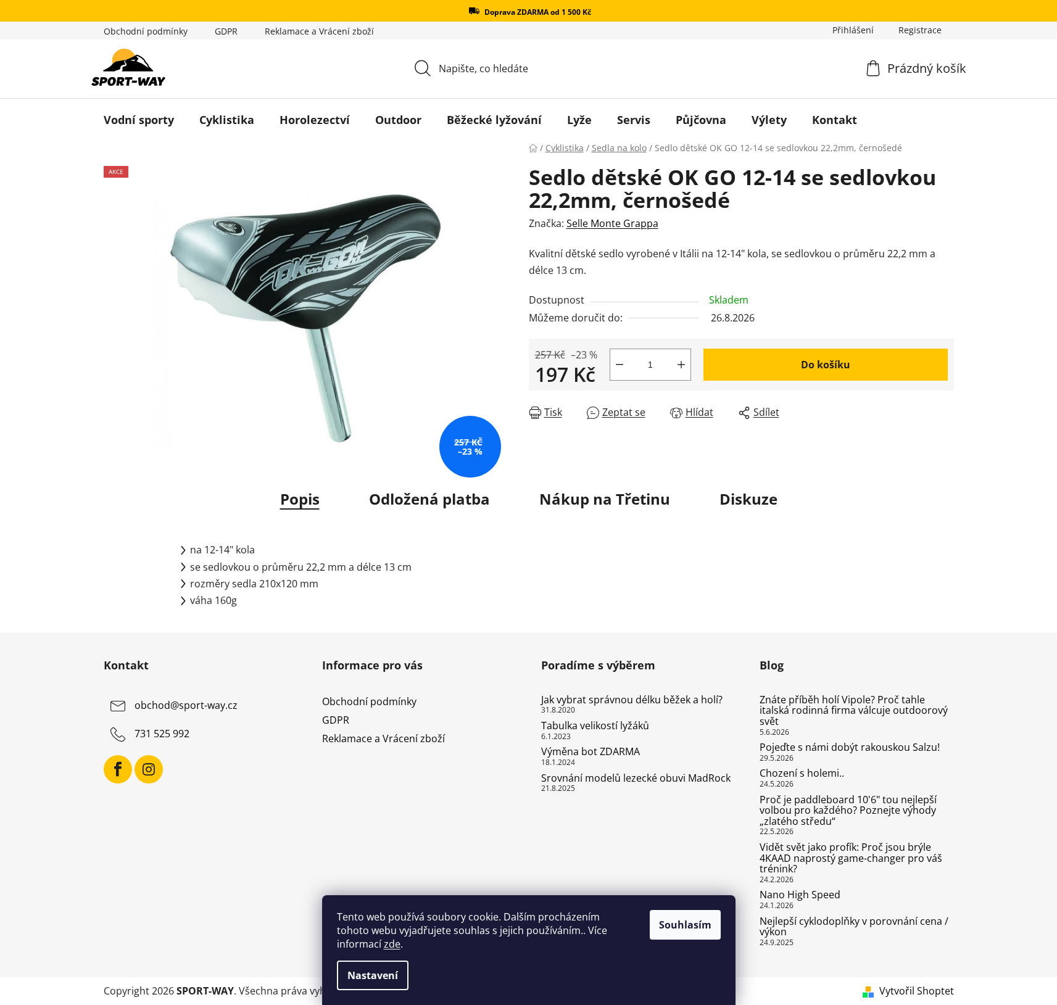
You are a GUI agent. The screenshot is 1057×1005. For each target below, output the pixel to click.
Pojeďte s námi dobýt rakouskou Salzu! (850, 747)
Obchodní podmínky (146, 31)
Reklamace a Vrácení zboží (319, 31)
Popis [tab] (300, 499)
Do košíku (825, 364)
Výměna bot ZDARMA (590, 752)
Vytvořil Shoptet (916, 991)
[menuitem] (138, 120)
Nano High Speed (800, 895)
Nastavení (372, 975)
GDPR (226, 31)
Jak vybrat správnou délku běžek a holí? (632, 700)
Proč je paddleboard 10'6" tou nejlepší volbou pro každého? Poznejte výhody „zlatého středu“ (848, 811)
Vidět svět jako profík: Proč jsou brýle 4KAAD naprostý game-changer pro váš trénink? (851, 858)
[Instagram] (149, 769)
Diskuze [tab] (748, 499)
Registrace (920, 30)
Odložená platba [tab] (429, 499)
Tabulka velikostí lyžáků (595, 726)
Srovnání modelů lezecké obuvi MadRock (636, 778)
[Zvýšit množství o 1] (681, 364)
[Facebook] (118, 769)
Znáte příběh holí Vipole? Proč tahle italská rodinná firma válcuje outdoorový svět (854, 711)
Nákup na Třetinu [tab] (604, 499)
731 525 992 (162, 733)
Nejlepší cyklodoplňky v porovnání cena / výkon (854, 927)
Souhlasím (685, 925)
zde (392, 944)
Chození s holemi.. (802, 773)
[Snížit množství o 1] (619, 364)
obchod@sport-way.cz (186, 705)
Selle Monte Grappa (612, 223)
